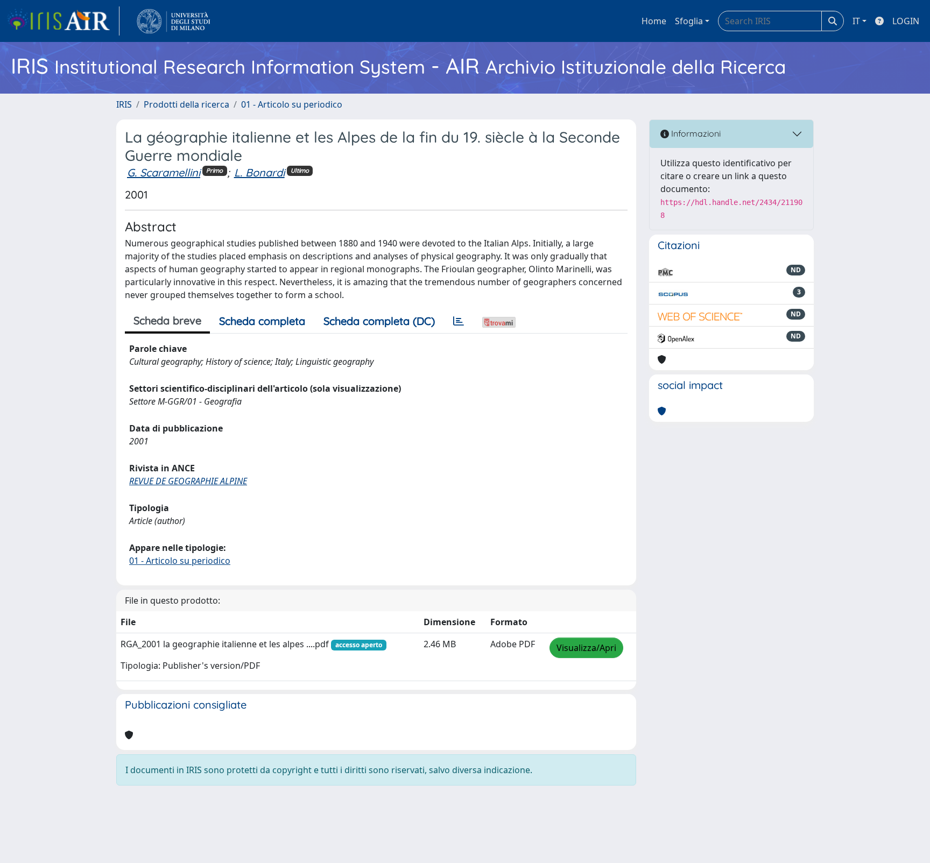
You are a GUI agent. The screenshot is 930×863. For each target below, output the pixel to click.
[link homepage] (62, 21)
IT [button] (856, 21)
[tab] (458, 321)
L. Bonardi (259, 172)
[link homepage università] (173, 21)
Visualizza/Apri (586, 648)
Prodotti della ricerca (186, 104)
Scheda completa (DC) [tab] (379, 321)
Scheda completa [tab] (262, 321)
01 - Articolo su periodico (291, 104)
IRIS (124, 104)
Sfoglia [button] (689, 21)
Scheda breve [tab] (167, 320)
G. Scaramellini (163, 172)
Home (654, 21)
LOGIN (905, 21)
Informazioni (695, 133)
